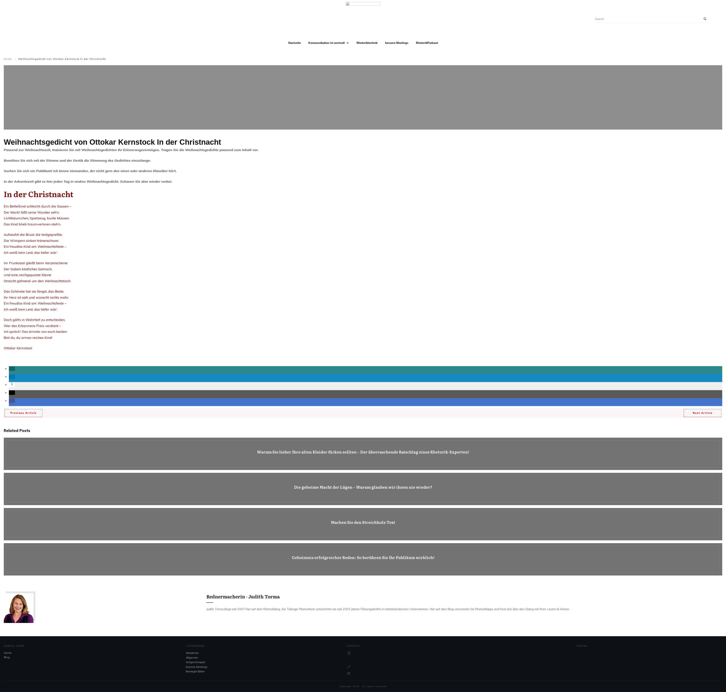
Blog (7, 657)
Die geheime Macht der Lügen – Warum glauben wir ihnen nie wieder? (363, 489)
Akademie (192, 653)
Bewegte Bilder (195, 671)
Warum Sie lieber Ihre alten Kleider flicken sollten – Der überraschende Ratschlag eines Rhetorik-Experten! (363, 454)
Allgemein (192, 657)
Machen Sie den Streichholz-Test (363, 524)
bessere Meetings (196, 667)
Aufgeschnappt (195, 662)
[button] (12, 369)
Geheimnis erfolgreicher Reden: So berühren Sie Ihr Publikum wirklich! (363, 559)
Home (8, 653)
